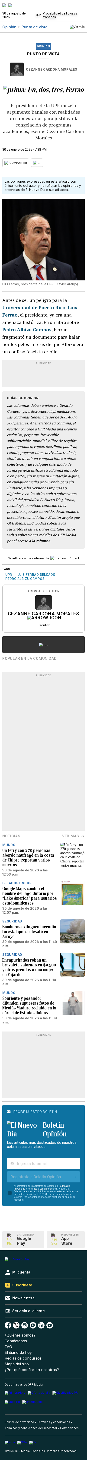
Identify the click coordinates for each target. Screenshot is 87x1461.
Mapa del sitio (17, 1364)
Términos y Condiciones (40, 1188)
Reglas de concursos (23, 1358)
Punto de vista (35, 27)
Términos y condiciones (53, 1422)
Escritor (44, 625)
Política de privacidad (19, 1422)
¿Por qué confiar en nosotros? (32, 1370)
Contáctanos (16, 1341)
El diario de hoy (18, 1352)
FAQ (8, 1347)
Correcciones (69, 1428)
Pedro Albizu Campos (27, 329)
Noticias (11, 836)
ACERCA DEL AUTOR (43, 591)
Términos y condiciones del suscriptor (31, 1428)
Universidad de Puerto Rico (33, 307)
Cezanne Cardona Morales (51, 69)
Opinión (9, 27)
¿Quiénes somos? (20, 1335)
